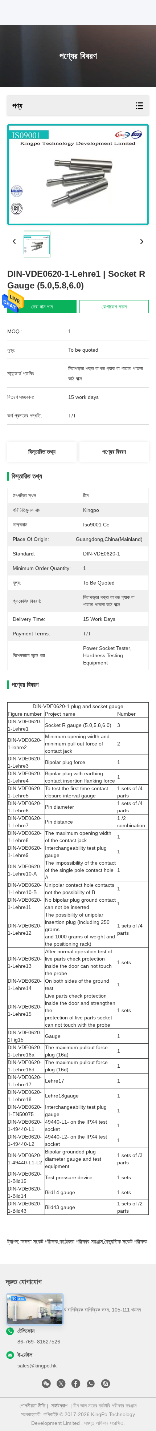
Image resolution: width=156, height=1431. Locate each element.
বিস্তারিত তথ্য (42, 452)
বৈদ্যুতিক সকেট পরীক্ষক (125, 1241)
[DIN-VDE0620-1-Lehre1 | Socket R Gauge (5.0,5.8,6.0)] (78, 174)
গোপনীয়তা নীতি (32, 1405)
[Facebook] (76, 1385)
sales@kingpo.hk (37, 1366)
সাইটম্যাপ (59, 1405)
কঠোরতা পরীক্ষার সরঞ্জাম (81, 1241)
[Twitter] (61, 1385)
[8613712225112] (91, 1385)
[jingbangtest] (105, 1385)
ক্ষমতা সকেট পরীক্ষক (39, 1241)
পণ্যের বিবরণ (114, 452)
